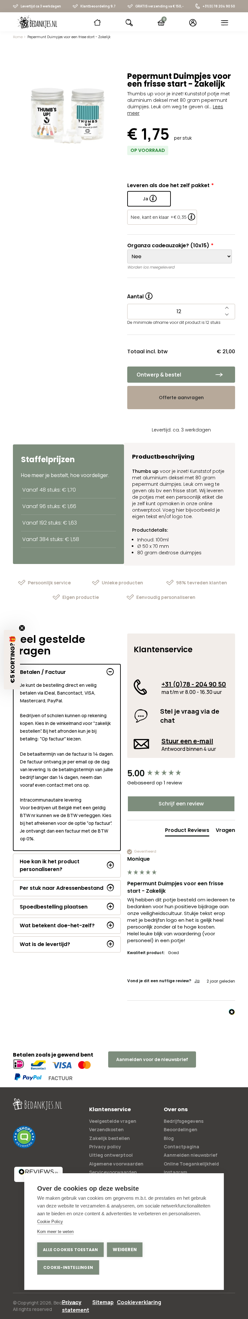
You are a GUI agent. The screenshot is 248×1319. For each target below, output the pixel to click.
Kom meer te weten (55, 1231)
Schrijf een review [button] (181, 803)
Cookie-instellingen (68, 1267)
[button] (12, 659)
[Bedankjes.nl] (37, 22)
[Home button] (97, 23)
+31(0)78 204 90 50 (218, 6)
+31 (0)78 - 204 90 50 (193, 684)
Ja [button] (197, 981)
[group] (181, 773)
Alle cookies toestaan (70, 1249)
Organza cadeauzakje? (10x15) (168, 245)
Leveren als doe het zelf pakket (168, 185)
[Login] (193, 23)
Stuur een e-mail (187, 741)
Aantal (139, 294)
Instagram (175, 1172)
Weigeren (125, 1250)
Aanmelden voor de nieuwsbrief (152, 1059)
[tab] (187, 831)
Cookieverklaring (139, 1302)
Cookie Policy (50, 1221)
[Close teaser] (22, 628)
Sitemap (103, 1302)
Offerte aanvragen (181, 397)
